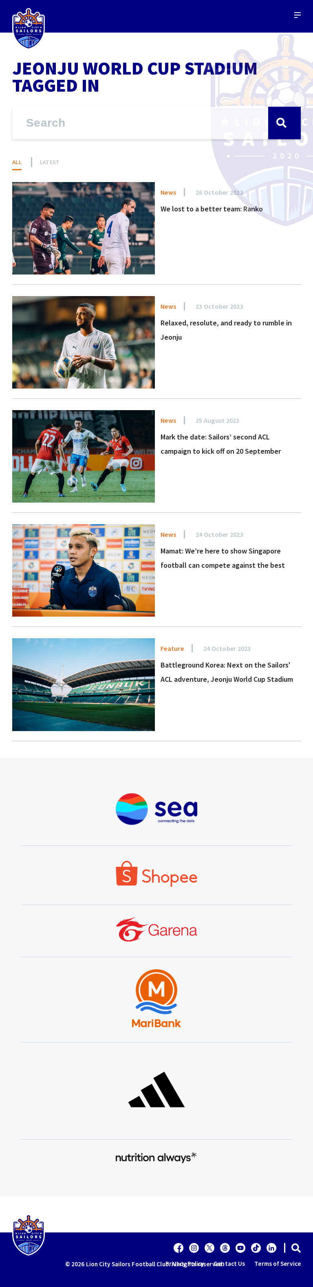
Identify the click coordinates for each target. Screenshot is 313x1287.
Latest (50, 162)
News (168, 192)
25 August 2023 (218, 420)
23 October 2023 (219, 306)
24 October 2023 (219, 534)
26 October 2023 (219, 192)
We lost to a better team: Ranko (212, 208)
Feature (172, 648)
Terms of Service (277, 1263)
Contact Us (229, 1263)
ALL (17, 162)
